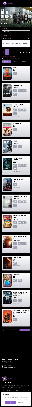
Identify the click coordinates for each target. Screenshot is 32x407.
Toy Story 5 (16, 275)
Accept (10, 402)
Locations (5, 29)
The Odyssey (17, 257)
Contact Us (8, 390)
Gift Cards (16, 386)
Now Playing (6, 61)
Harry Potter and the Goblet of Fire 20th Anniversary (20, 293)
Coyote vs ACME (18, 104)
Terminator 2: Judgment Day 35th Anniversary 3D (21, 312)
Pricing (22, 390)
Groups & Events (5, 387)
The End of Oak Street (20, 196)
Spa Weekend (17, 124)
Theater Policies (15, 390)
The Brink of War (18, 179)
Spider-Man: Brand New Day (20, 237)
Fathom (13, 387)
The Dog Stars (17, 85)
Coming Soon (25, 61)
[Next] (29, 16)
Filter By (5, 35)
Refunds (27, 390)
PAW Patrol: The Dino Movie (19, 216)
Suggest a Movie (25, 330)
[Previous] (2, 16)
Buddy (15, 68)
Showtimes (4, 386)
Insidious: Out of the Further (19, 159)
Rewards (10, 386)
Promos (18, 387)
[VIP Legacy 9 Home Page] (16, 3)
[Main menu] (29, 3)
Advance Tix (16, 61)
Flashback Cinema (24, 386)
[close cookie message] (29, 393)
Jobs (3, 390)
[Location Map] (16, 346)
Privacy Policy (21, 402)
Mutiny (15, 141)
